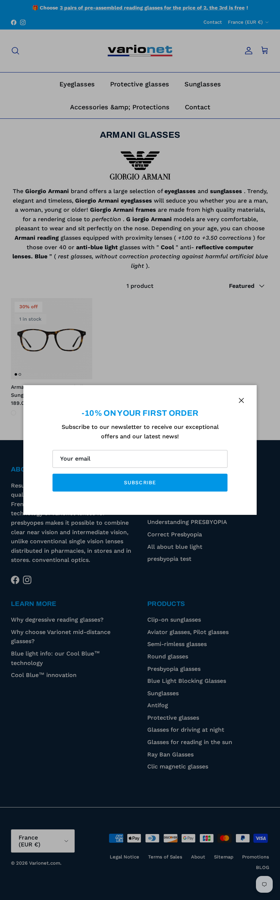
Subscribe (140, 482)
